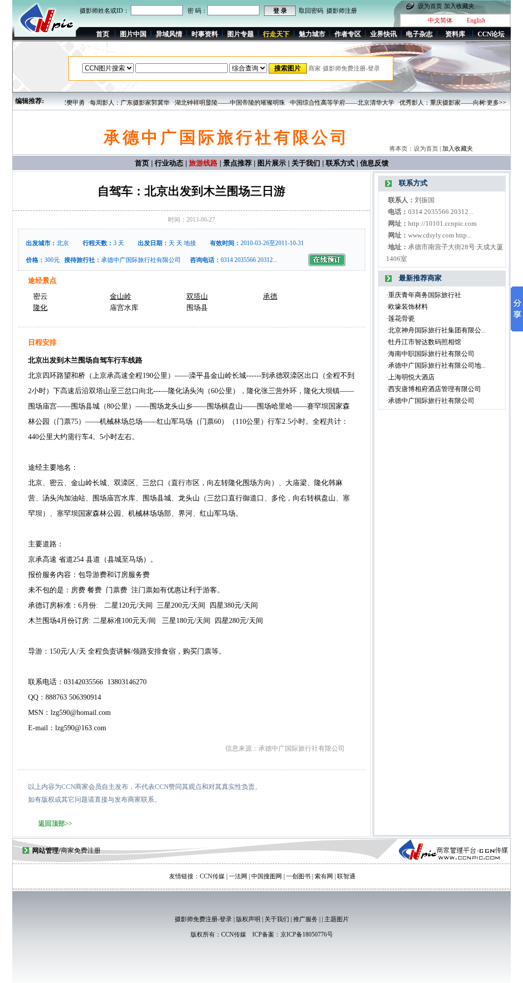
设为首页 (430, 6)
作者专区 (348, 34)
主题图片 (336, 919)
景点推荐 (237, 163)
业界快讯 (383, 34)
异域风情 (169, 34)
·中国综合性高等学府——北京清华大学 (329, 102)
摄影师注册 (341, 10)
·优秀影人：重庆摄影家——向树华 (432, 102)
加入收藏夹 (459, 6)
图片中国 (133, 34)
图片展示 (271, 163)
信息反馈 (374, 163)
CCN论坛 (491, 34)
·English (475, 20)
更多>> (496, 102)
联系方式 (340, 163)
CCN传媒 (233, 934)
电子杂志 (419, 34)
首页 (102, 34)
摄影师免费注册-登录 (203, 919)
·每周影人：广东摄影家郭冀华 (116, 102)
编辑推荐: (29, 101)
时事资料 (205, 34)
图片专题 (240, 34)
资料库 (455, 34)
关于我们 (306, 163)
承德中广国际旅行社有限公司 (141, 259)
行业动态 (169, 163)
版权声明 (248, 919)
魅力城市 (312, 34)
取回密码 (311, 10)
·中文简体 (439, 20)
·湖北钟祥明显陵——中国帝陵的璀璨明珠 (216, 102)
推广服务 (305, 919)
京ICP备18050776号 (306, 934)
